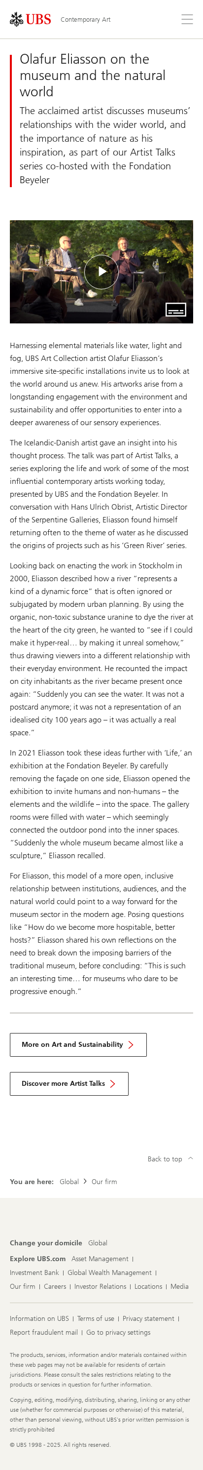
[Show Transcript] (176, 310)
